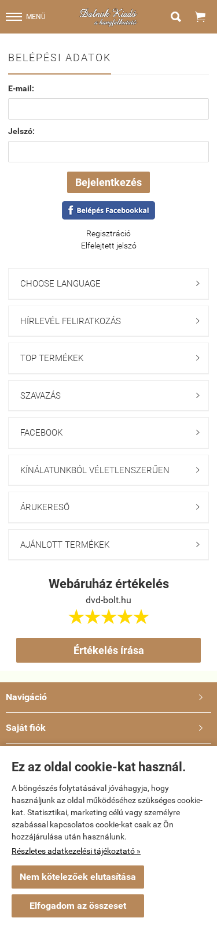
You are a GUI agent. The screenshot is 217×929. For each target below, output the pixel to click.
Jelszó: (21, 131)
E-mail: (21, 88)
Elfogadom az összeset (78, 905)
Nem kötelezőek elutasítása (78, 876)
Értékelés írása (108, 650)
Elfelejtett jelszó (109, 245)
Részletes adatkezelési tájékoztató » (76, 851)
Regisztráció (108, 233)
